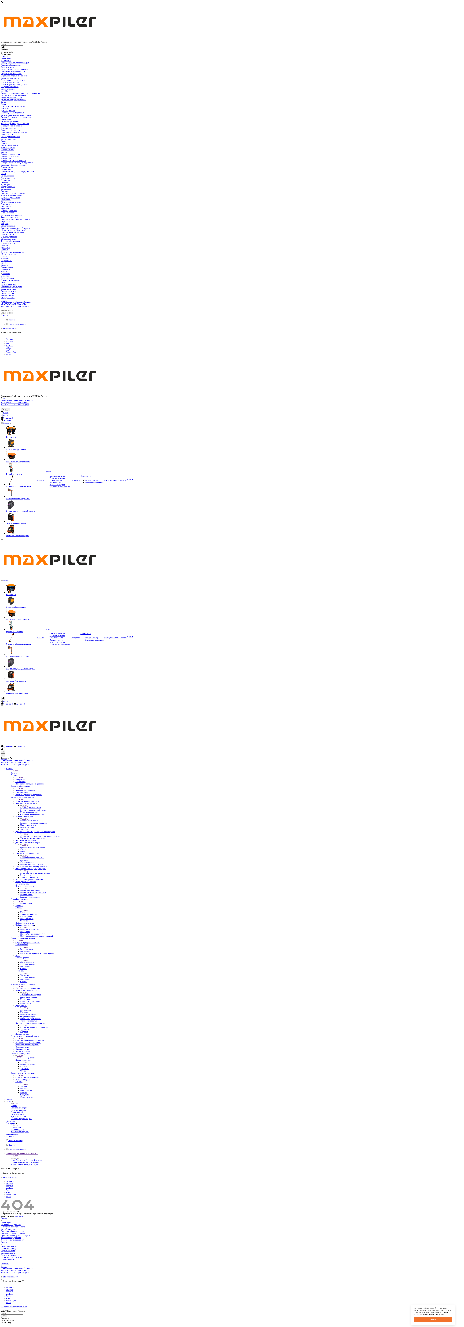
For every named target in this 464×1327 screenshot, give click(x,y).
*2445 (4, 300)
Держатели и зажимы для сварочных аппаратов (40, 836)
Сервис (14, 1106)
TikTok (8, 354)
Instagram (9, 341)
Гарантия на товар (8, 1249)
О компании (16, 1127)
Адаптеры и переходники (30, 995)
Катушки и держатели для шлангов (34, 1027)
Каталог (14, 773)
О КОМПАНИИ (8, 1259)
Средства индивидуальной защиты (29, 1040)
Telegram (9, 343)
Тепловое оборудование (25, 1058)
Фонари (23, 1086)
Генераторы (20, 779)
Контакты (5, 1264)
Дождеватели (25, 1010)
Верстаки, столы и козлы (30, 808)
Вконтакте (10, 339)
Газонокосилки (26, 949)
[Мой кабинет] (2, 749)
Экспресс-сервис (8, 1253)
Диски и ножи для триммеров (32, 847)
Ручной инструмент (23, 903)
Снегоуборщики (27, 962)
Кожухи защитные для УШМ (32, 858)
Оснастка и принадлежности (27, 801)
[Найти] (3, 47)
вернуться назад (7, 1216)
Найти (4, 1316)
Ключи (23, 912)
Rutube (8, 348)
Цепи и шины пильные (30, 890)
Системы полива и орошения (27, 988)
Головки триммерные (29, 821)
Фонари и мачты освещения (27, 1077)
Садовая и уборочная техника (27, 943)
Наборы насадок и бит (29, 929)
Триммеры (24, 975)
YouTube (9, 346)
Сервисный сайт (8, 1251)
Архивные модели (8, 1255)
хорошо (433, 1319)
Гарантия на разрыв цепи (11, 1257)
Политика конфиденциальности (14, 1307)
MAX (8, 350)
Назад (15, 771)
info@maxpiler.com (10, 328)
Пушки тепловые (27, 1064)
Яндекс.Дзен (11, 352)
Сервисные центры (9, 1246)
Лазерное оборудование (25, 790)
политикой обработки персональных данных (429, 1314)
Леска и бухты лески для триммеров (35, 873)
